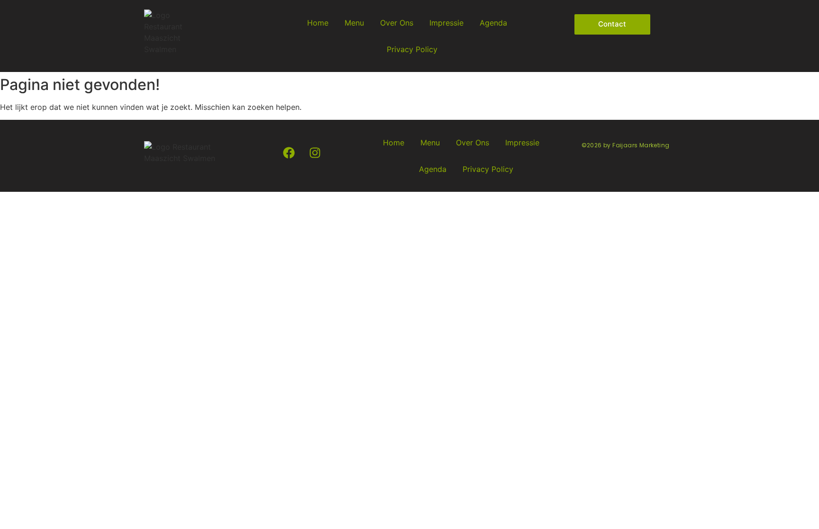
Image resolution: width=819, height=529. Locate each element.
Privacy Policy (412, 49)
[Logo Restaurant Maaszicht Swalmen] (163, 32)
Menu (354, 22)
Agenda (493, 22)
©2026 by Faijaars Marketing (626, 145)
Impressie (446, 22)
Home (317, 22)
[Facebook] (289, 153)
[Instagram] (315, 153)
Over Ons (396, 22)
